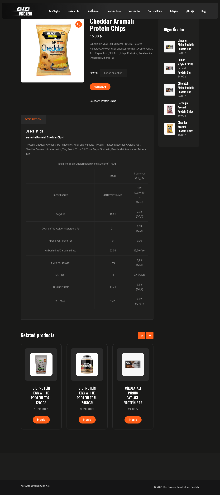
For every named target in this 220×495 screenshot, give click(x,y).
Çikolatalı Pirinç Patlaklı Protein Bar (133, 395)
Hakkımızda (73, 11)
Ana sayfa (54, 11)
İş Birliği (189, 11)
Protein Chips (155, 11)
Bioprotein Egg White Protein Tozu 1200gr (41, 395)
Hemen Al (100, 86)
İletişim (173, 11)
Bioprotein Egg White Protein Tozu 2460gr (87, 395)
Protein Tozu (114, 11)
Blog (203, 11)
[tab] (33, 119)
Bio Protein (169, 487)
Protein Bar (134, 11)
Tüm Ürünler (93, 11)
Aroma (94, 72)
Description (33, 119)
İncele (41, 419)
